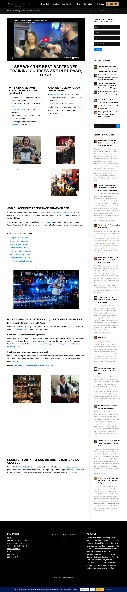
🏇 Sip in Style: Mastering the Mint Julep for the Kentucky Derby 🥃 (108, 480)
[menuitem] (46, 4)
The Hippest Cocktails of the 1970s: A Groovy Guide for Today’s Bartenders (108, 114)
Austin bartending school (19, 241)
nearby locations (45, 222)
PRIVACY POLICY (13, 549)
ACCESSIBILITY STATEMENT (18, 546)
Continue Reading (106, 217)
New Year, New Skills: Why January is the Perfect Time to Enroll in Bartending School (108, 68)
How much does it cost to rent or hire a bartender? (33, 365)
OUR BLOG (11, 554)
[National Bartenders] (18, 6)
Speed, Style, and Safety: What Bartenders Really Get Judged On (108, 94)
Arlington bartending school (20, 238)
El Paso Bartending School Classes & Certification (24, 11)
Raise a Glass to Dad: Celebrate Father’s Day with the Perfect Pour (109, 443)
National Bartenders (23, 467)
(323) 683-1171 (75, 470)
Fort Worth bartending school (20, 251)
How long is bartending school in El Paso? (26, 323)
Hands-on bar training (19, 109)
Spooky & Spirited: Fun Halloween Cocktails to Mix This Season (107, 299)
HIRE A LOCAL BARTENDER (17, 543)
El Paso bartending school (19, 248)
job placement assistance (62, 212)
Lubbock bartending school (20, 257)
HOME (9, 538)
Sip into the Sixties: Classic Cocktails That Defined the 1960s (107, 370)
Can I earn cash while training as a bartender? (27, 352)
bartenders (15, 124)
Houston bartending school (20, 254)
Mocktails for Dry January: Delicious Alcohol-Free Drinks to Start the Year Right (108, 77)
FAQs (9, 551)
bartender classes (22, 329)
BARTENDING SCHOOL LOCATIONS (20, 540)
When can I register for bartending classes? (26, 335)
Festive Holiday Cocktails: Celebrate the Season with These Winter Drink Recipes (107, 85)
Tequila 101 (102, 337)
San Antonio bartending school (21, 261)
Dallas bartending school (19, 244)
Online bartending (56, 94)
